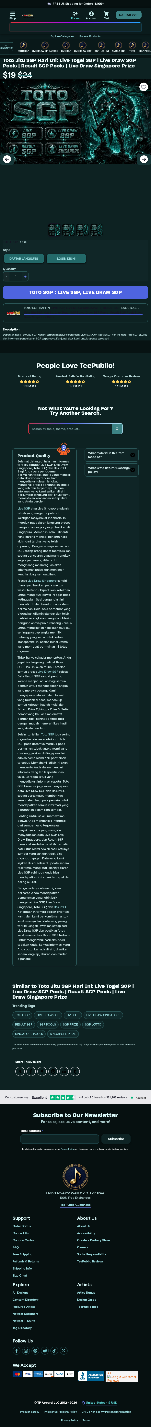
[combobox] (71, 27)
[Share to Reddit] (64, 1071)
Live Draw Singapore (42, 580)
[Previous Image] (7, 159)
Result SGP (61, 907)
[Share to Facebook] (31, 1071)
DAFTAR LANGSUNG (23, 258)
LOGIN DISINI (66, 258)
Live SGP (23, 508)
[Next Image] (144, 159)
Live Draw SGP (48, 671)
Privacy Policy (67, 1149)
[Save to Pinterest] (53, 1071)
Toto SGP (47, 734)
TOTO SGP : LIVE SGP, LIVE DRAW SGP (75, 292)
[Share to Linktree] (42, 1071)
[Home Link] (28, 15)
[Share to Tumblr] (75, 1071)
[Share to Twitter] (20, 1071)
